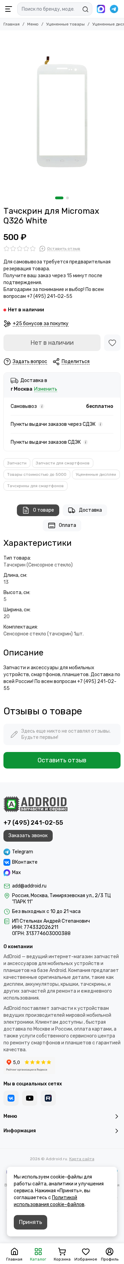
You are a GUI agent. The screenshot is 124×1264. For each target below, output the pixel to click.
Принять (30, 1222)
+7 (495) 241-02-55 (33, 822)
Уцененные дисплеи (96, 474)
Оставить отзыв (62, 760)
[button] (59, 198)
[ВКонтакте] (11, 1098)
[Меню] (8, 9)
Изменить (45, 389)
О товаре (43, 510)
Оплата (67, 525)
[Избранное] (112, 342)
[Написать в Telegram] (114, 9)
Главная (11, 24)
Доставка (90, 510)
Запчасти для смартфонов (63, 463)
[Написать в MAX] (101, 9)
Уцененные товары (65, 24)
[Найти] (85, 9)
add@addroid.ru (29, 886)
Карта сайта (81, 1158)
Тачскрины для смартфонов (35, 485)
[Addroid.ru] (35, 804)
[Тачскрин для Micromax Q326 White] (62, 112)
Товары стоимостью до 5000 (36, 474)
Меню (33, 24)
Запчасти (17, 463)
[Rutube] (48, 1098)
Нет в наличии (52, 343)
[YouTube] (29, 1098)
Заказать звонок (28, 836)
